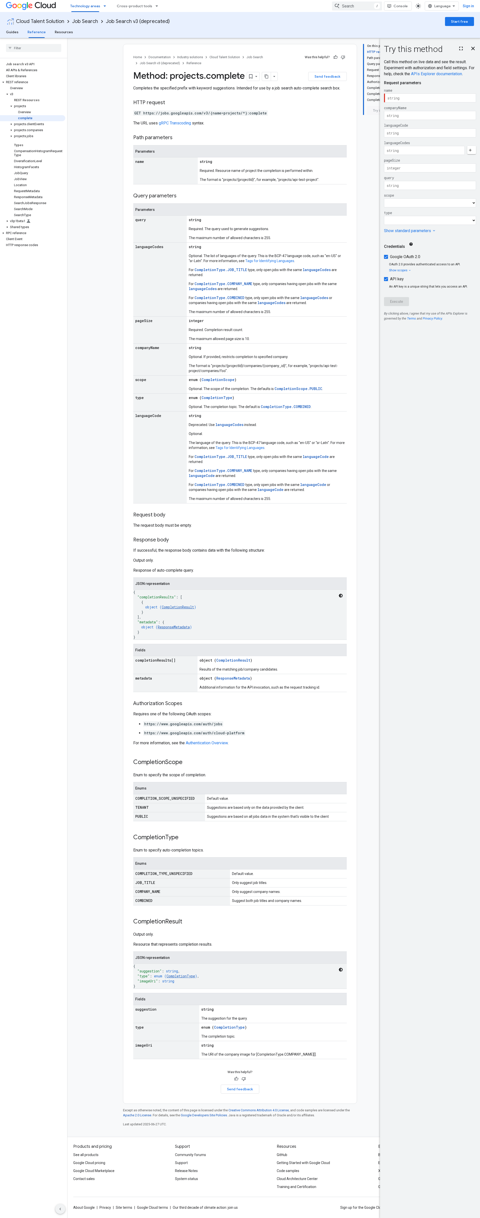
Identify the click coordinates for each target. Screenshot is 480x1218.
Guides (12, 32)
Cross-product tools (134, 6)
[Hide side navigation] (60, 1209)
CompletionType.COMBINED (219, 297)
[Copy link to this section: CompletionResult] (187, 922)
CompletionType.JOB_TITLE (220, 269)
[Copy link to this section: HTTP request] (170, 103)
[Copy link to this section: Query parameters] (181, 196)
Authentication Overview (207, 743)
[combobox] (357, 5)
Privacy (105, 1208)
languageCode (316, 456)
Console (401, 6)
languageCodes (317, 269)
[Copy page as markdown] (266, 76)
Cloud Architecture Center (297, 1179)
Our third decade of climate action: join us (205, 1208)
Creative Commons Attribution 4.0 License (258, 1110)
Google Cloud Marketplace (93, 1171)
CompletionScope (218, 379)
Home (137, 57)
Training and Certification (296, 1187)
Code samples (288, 1171)
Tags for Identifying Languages (269, 261)
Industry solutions (190, 57)
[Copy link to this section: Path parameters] (177, 138)
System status (186, 1179)
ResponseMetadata (174, 627)
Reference (37, 32)
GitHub (282, 1155)
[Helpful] (335, 57)
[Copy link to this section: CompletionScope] (187, 763)
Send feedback (327, 76)
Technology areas (85, 6)
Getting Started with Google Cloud (303, 1163)
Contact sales (84, 1179)
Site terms (124, 1208)
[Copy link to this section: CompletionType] (183, 838)
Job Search (85, 21)
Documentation (159, 57)
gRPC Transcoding (175, 123)
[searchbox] (33, 48)
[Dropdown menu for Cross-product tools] (158, 6)
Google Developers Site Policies (204, 1115)
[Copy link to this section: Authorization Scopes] (187, 704)
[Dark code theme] (341, 596)
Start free (459, 21)
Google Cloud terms (152, 1208)
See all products (85, 1155)
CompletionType (217, 397)
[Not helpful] (343, 57)
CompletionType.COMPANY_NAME (223, 283)
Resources (64, 32)
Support (181, 1163)
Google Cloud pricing (89, 1163)
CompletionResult (178, 607)
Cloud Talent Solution (40, 21)
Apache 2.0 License (137, 1115)
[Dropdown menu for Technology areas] (106, 6)
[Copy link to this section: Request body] (170, 515)
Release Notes (186, 1171)
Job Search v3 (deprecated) (138, 21)
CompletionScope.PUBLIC (298, 388)
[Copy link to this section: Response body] (174, 540)
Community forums (190, 1155)
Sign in (468, 6)
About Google (84, 1208)
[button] (32, 82)
